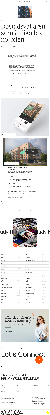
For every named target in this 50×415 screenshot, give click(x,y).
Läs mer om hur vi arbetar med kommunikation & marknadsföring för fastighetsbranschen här (22, 191)
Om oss (38, 1)
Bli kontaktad (10, 331)
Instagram (18, 391)
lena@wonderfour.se (18, 197)
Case (40, 1)
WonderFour (3, 1)
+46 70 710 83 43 (14, 375)
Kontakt (43, 1)
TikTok (17, 392)
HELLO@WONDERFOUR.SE (20, 379)
